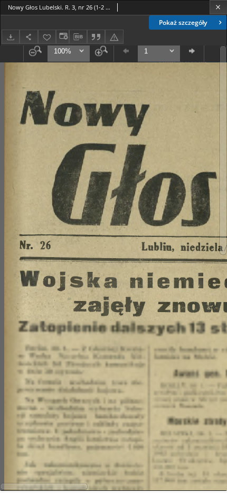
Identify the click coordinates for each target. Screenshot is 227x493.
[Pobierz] (11, 37)
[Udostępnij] (28, 37)
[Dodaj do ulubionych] (47, 37)
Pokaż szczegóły (183, 22)
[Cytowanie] (96, 37)
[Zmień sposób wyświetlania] (62, 37)
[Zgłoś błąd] (114, 37)
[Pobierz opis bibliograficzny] (78, 37)
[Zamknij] (218, 7)
